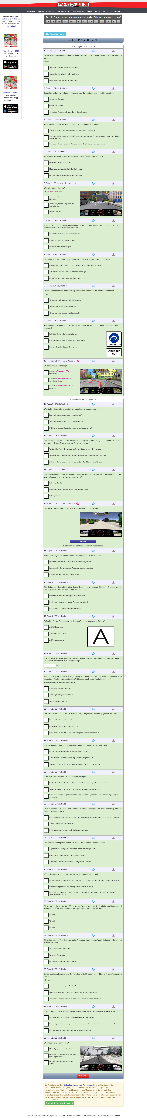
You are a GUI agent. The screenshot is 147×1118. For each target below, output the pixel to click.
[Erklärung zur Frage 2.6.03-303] (93, 709)
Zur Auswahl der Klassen (55, 34)
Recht (97, 11)
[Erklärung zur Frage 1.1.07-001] (93, 51)
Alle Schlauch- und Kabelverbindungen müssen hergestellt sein (71, 758)
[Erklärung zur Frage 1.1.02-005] (93, 119)
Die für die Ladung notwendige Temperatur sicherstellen (68, 489)
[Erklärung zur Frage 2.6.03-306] (93, 869)
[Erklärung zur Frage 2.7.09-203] (93, 653)
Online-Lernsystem (9, 19)
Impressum (115, 11)
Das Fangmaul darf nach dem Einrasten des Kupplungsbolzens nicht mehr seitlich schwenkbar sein (84, 817)
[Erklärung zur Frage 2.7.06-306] (93, 772)
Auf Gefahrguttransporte (57, 633)
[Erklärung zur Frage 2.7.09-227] (93, 969)
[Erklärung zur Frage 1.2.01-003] (93, 88)
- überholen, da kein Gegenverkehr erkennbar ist (61, 205)
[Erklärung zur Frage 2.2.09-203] (93, 1006)
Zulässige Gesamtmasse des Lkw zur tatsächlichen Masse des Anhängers (75, 462)
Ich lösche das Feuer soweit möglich (62, 240)
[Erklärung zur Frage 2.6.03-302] (93, 435)
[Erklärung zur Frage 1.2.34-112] (93, 286)
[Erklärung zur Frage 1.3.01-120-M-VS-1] (93, 361)
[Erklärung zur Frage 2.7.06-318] (93, 582)
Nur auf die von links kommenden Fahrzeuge (65, 278)
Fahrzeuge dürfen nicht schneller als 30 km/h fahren (67, 340)
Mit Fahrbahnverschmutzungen (60, 162)
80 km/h (52, 915)
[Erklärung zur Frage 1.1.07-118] (93, 151)
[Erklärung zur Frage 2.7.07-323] (93, 740)
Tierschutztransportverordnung (60, 948)
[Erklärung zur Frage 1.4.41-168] (93, 320)
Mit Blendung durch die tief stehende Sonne (62, 1062)
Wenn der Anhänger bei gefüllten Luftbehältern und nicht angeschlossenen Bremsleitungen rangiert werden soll (83, 796)
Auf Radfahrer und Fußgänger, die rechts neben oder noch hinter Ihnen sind (75, 265)
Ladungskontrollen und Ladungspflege (62, 961)
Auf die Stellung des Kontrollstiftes (61, 824)
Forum (105, 11)
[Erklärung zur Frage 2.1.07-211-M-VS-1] (93, 503)
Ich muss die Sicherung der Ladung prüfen (64, 574)
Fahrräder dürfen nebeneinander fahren (63, 334)
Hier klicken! (11, 26)
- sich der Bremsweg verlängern (60, 688)
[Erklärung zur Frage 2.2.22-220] (93, 838)
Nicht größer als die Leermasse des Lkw (63, 726)
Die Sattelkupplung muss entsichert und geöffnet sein (68, 751)
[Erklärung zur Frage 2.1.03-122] (93, 1038)
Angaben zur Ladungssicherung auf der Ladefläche (67, 855)
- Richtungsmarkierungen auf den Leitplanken (65, 300)
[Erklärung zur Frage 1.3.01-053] (93, 254)
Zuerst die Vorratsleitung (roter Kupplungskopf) (65, 415)
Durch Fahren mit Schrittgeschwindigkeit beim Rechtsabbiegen (71, 1017)
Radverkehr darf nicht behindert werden (63, 347)
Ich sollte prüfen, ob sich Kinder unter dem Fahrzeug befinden (70, 561)
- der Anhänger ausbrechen (58, 701)
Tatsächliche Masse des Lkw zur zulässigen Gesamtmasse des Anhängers (75, 449)
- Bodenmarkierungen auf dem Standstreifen (64, 313)
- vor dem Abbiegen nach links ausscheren (64, 67)
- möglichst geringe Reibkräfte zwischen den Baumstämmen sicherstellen (75, 999)
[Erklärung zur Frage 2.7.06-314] (93, 671)
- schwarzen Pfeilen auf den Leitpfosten (63, 306)
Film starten (83, 541)
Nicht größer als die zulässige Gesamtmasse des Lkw (68, 720)
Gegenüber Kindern (56, 105)
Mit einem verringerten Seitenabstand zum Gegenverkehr (62, 1055)
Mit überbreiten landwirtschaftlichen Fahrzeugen (66, 175)
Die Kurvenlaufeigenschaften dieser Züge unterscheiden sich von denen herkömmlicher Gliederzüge (84, 880)
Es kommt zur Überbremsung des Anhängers (65, 608)
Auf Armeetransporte (56, 640)
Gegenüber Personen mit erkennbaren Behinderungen (68, 112)
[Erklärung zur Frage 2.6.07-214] (93, 901)
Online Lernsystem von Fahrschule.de (79, 1085)
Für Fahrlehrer (63, 11)
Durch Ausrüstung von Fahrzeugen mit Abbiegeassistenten (70, 1030)
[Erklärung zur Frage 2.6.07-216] (93, 935)
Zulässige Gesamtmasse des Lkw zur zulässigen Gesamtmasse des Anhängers (77, 455)
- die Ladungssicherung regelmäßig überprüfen (65, 986)
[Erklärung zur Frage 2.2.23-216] (93, 550)
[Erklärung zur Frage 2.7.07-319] (93, 404)
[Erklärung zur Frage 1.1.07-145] (93, 220)
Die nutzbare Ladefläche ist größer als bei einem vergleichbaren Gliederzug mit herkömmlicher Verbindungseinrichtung (82, 893)
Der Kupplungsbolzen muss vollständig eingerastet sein (68, 830)
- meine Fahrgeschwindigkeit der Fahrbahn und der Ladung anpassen (73, 992)
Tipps (89, 11)
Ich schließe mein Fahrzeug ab (60, 247)
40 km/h (52, 927)
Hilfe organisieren (55, 496)
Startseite (31, 11)
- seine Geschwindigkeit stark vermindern (64, 74)
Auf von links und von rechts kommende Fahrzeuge (67, 272)
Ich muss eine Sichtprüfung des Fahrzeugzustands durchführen (71, 568)
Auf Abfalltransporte (56, 627)
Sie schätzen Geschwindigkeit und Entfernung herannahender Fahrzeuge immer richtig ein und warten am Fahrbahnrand (85, 137)
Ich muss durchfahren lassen (60, 379)
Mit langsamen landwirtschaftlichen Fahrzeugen (66, 169)
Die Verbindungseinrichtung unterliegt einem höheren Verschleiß (71, 887)
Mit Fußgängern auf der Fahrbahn (61, 1049)
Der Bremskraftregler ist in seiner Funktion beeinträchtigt (69, 602)
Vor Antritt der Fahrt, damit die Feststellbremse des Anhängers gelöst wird (75, 789)
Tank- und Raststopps (57, 955)
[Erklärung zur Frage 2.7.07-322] (93, 804)
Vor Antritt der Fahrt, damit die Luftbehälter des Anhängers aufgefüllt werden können (78, 783)
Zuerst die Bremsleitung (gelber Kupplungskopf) (66, 421)
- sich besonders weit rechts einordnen (63, 80)
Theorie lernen (78, 11)
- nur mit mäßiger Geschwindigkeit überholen (61, 198)
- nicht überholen (55, 211)
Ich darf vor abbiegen (61, 387)
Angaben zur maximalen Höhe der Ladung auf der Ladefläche (70, 862)
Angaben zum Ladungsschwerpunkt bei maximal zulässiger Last (72, 849)
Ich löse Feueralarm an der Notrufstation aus (65, 234)
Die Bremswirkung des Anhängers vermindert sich (67, 596)
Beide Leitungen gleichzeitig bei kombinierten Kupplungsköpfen (71, 428)
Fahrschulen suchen (46, 11)
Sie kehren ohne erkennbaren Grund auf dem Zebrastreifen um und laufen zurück (77, 144)
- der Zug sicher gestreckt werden (61, 695)
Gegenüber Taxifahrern (57, 99)
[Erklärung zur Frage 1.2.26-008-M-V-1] (93, 183)
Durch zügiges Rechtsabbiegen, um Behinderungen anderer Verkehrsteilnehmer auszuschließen (83, 1024)
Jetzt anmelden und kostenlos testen (58, 1103)
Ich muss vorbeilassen (59, 372)
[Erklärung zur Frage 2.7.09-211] (93, 469)
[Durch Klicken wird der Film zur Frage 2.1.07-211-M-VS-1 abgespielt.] (101, 524)
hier (112, 1115)
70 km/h (52, 921)
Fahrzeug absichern (56, 483)
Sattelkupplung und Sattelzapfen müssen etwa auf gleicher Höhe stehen (74, 764)
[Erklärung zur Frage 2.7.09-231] (93, 616)
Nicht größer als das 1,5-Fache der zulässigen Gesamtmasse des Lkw (74, 733)
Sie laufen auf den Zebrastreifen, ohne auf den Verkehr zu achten (72, 130)
